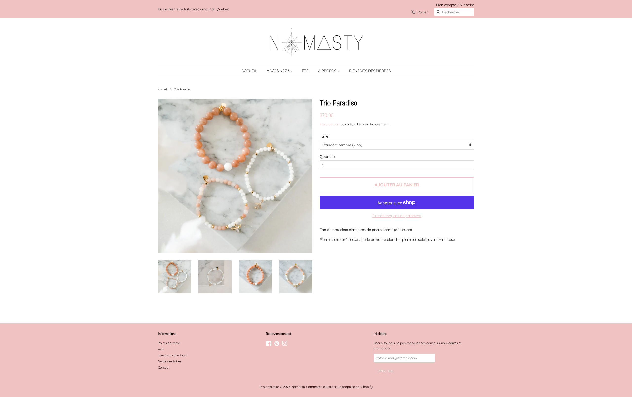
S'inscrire (467, 5)
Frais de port (330, 124)
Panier (423, 12)
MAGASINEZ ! (278, 70)
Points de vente (169, 343)
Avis (161, 349)
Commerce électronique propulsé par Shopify (339, 387)
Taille (324, 136)
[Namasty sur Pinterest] (276, 344)
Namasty (298, 387)
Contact (163, 367)
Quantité (327, 156)
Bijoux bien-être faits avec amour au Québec (193, 9)
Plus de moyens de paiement (396, 215)
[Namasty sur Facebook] (269, 344)
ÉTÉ (305, 70)
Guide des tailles (169, 361)
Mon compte (446, 5)
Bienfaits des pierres (370, 70)
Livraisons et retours (172, 355)
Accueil (249, 70)
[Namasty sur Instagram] (284, 344)
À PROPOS (327, 70)
